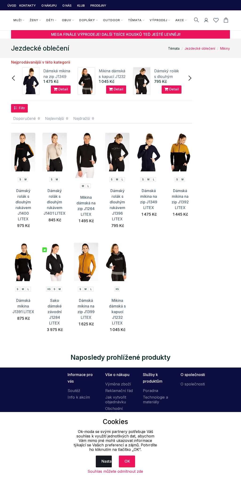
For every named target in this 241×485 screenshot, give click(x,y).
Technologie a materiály (155, 399)
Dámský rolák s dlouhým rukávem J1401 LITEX (54, 202)
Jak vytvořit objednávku (115, 399)
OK (127, 461)
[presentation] (14, 78)
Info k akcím (79, 397)
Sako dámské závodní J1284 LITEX (55, 311)
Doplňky (87, 20)
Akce (179, 20)
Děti (50, 20)
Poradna (150, 390)
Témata (135, 20)
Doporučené (25, 118)
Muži (17, 20)
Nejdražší (82, 118)
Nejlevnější (55, 118)
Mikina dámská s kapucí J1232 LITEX (112, 77)
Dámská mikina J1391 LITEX (23, 306)
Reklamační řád (119, 390)
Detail (62, 89)
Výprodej (158, 20)
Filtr (21, 108)
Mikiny (225, 48)
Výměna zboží (118, 384)
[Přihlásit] (206, 21)
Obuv (66, 20)
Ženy (34, 20)
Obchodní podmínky (114, 411)
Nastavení (106, 461)
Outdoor (111, 20)
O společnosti (193, 384)
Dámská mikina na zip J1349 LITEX (56, 77)
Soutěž (74, 390)
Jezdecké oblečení (200, 48)
